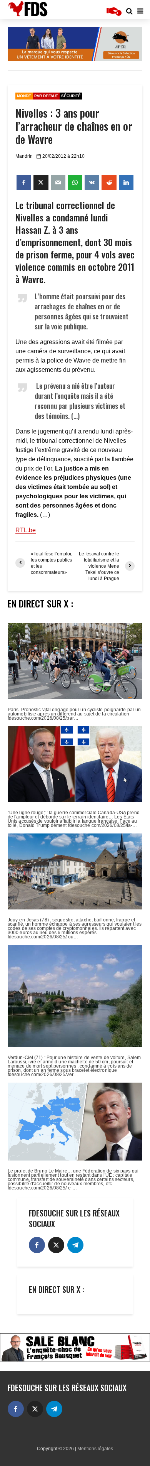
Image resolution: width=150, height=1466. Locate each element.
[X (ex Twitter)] (56, 1245)
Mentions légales (95, 1448)
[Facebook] (37, 1245)
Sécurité (71, 96)
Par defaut (46, 96)
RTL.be (25, 530)
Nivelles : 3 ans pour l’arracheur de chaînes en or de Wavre (73, 126)
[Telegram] (75, 1245)
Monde (24, 96)
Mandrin (24, 156)
